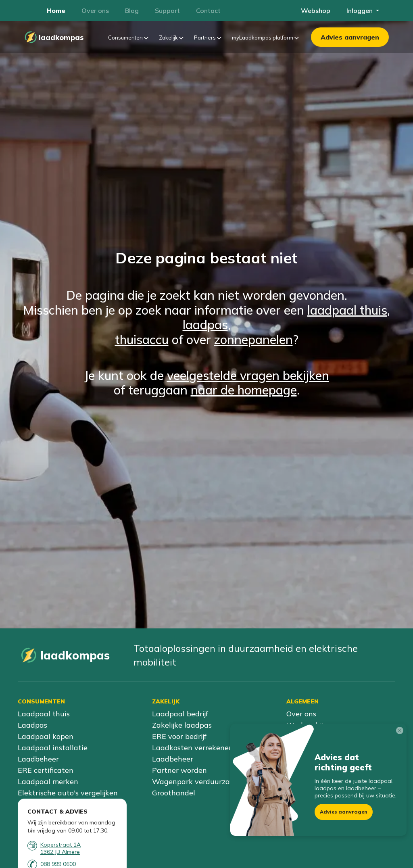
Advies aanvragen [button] (343, 812)
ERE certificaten (45, 770)
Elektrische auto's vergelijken (68, 792)
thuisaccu (142, 339)
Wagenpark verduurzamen (198, 781)
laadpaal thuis (347, 310)
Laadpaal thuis (44, 713)
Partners (205, 37)
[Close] (401, 732)
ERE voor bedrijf (179, 736)
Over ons (301, 713)
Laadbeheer (38, 759)
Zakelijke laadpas (182, 725)
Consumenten (126, 37)
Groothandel (173, 792)
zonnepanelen (253, 339)
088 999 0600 (58, 864)
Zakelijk (169, 37)
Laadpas (32, 725)
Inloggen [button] (360, 10)
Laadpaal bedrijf (180, 713)
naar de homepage (244, 390)
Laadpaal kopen (45, 736)
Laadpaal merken (48, 781)
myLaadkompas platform (263, 37)
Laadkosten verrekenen (192, 747)
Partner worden (179, 770)
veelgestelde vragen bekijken (248, 375)
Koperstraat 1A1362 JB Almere (60, 848)
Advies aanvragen (350, 37)
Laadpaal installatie (53, 747)
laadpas (205, 324)
